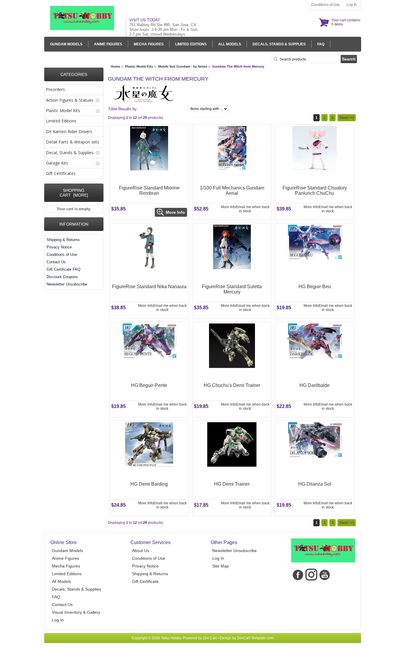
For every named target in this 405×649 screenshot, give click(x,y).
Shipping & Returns (63, 239)
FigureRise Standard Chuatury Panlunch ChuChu (315, 190)
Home (115, 66)
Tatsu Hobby (171, 638)
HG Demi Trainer (232, 484)
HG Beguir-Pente (149, 385)
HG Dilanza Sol (314, 484)
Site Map (220, 566)
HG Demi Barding (149, 484)
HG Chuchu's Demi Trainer (232, 385)
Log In (352, 5)
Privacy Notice (59, 247)
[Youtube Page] (324, 574)
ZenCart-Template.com (255, 638)
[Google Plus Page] (311, 574)
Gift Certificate (145, 581)
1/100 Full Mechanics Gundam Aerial (232, 190)
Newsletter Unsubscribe (67, 284)
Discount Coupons (62, 277)
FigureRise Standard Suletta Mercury (232, 289)
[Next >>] (346, 118)
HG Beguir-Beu (315, 286)
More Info (228, 207)
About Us (140, 550)
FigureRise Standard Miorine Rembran (149, 190)
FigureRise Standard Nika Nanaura (149, 286)
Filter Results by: (123, 109)
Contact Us (56, 262)
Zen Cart (210, 638)
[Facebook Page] (297, 574)
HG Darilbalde (314, 385)
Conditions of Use (325, 5)
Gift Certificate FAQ (63, 269)
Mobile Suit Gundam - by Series (182, 66)
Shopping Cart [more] (74, 192)
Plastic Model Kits (139, 66)
